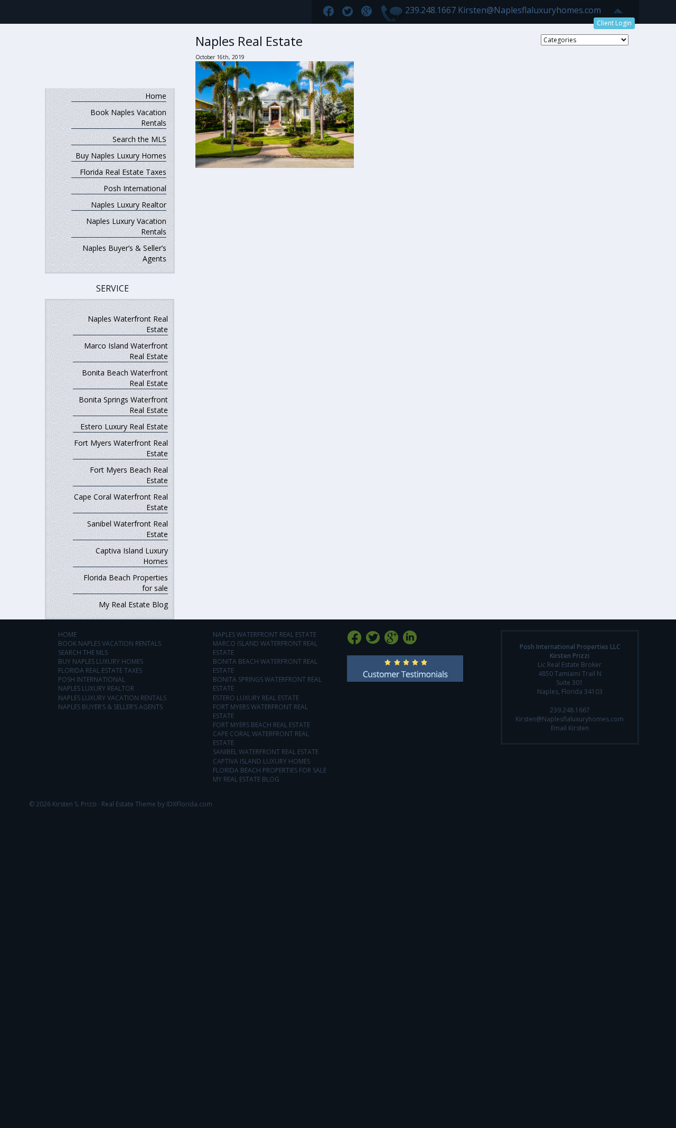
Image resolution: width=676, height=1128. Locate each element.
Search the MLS (139, 139)
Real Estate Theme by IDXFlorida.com (156, 804)
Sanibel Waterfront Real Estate (127, 529)
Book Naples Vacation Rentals (128, 117)
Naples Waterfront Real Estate (128, 324)
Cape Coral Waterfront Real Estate (121, 502)
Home (155, 96)
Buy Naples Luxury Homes (121, 156)
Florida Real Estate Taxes (123, 172)
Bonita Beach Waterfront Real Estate (125, 378)
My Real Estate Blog (133, 604)
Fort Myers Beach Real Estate (129, 475)
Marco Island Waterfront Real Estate (126, 351)
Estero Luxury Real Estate (124, 426)
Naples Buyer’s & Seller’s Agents (124, 253)
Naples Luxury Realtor (128, 205)
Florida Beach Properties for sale (125, 582)
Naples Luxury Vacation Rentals (126, 226)
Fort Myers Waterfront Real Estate (121, 448)
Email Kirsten (570, 727)
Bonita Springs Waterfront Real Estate (123, 404)
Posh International (135, 188)
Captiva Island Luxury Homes (132, 556)
